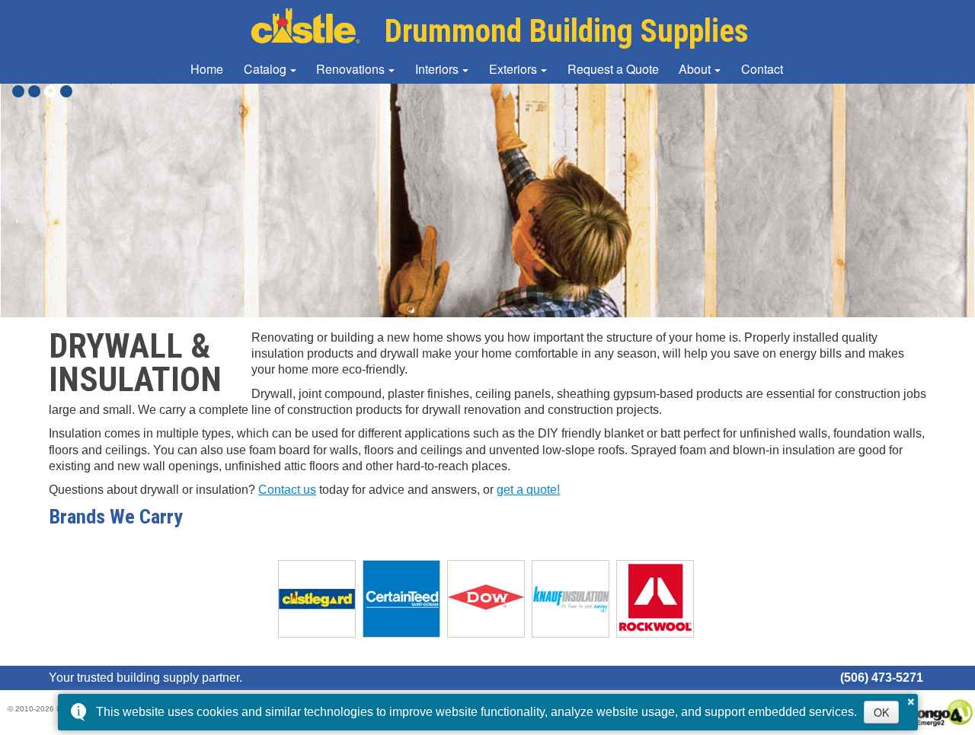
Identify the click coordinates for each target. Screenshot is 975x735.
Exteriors (513, 69)
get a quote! (528, 489)
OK (881, 712)
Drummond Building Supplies (566, 30)
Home (206, 69)
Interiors (437, 69)
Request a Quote (613, 69)
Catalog (265, 69)
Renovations (350, 69)
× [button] (911, 699)
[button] (18, 91)
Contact (762, 69)
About (695, 69)
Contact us (287, 489)
